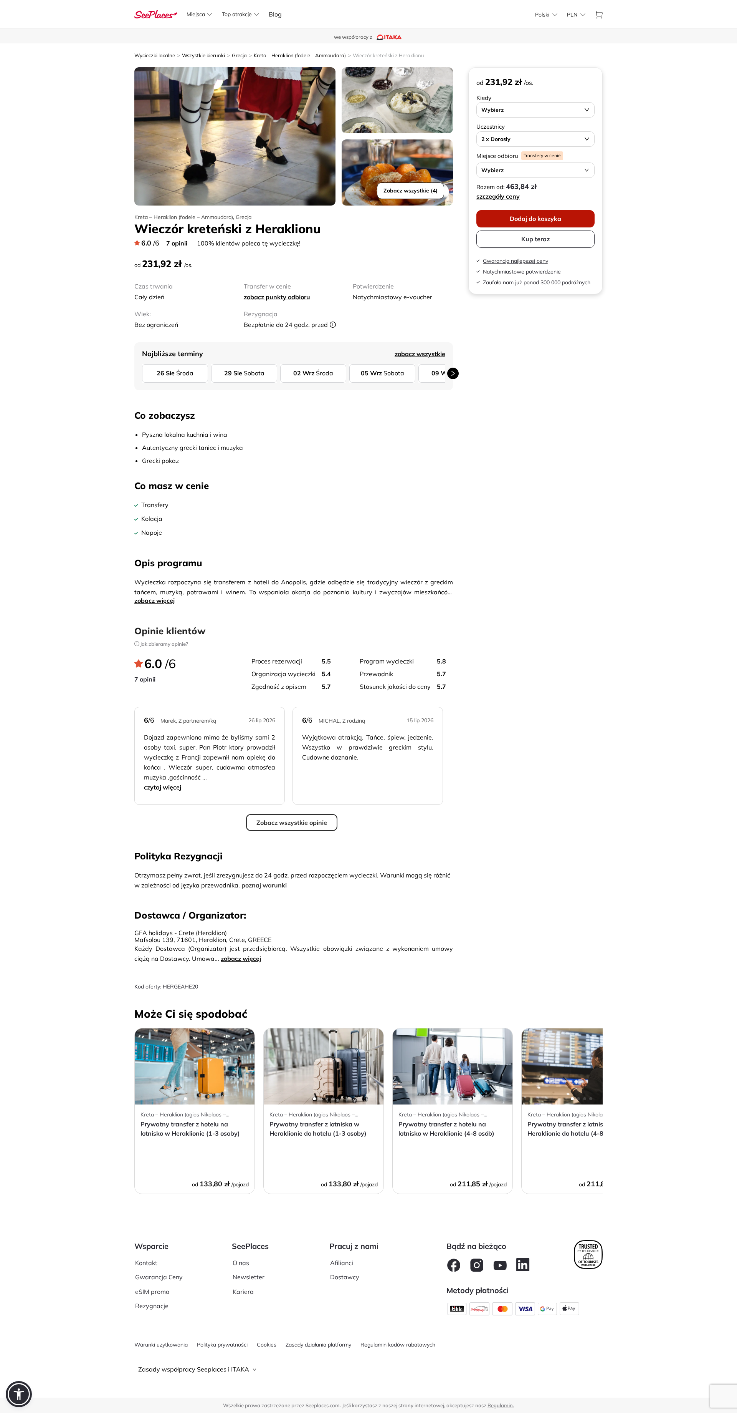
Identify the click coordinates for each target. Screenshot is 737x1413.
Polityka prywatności (222, 1344)
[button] (19, 1394)
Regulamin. (500, 1405)
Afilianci (341, 1263)
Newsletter (248, 1277)
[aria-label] (155, 13)
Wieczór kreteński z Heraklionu (388, 55)
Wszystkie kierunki (203, 55)
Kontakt (146, 1263)
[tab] (368, 1369)
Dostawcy (344, 1277)
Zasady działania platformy (318, 1344)
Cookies (266, 1344)
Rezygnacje (152, 1306)
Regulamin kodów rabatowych (397, 1344)
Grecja (239, 55)
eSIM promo (152, 1291)
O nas (241, 1263)
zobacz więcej (154, 600)
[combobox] (542, 14)
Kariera (243, 1291)
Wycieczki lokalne (154, 55)
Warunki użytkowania (161, 1344)
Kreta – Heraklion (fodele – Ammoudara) (300, 55)
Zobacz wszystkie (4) (410, 190)
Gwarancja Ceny (159, 1277)
